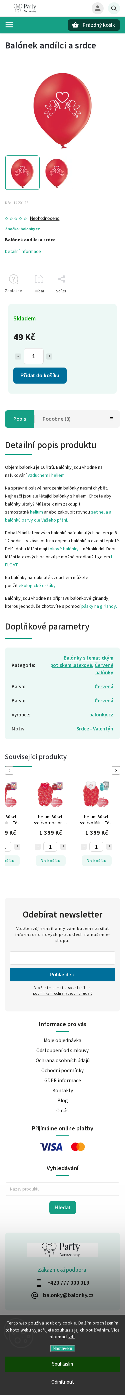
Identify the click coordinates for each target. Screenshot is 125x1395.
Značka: (22, 229)
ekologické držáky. (38, 585)
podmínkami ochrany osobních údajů (62, 993)
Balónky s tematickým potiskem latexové (81, 661)
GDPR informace (62, 1080)
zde (72, 1337)
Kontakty (62, 1090)
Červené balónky (104, 669)
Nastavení (62, 1348)
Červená (104, 686)
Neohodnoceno (44, 219)
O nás (62, 1110)
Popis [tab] (19, 419)
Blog (62, 1100)
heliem (58, 475)
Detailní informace (23, 251)
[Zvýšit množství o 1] (49, 357)
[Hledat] (114, 8)
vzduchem (38, 475)
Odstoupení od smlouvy (62, 1050)
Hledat (63, 1207)
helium (36, 512)
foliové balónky (63, 549)
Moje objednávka (62, 1040)
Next (117, 770)
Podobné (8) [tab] (57, 419)
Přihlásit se (63, 974)
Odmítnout (62, 1382)
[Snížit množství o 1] (18, 357)
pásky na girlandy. (99, 606)
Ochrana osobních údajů (63, 1060)
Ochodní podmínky (62, 1070)
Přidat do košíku (39, 375)
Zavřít (99, 303)
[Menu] (9, 25)
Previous (10, 770)
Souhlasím (62, 1364)
